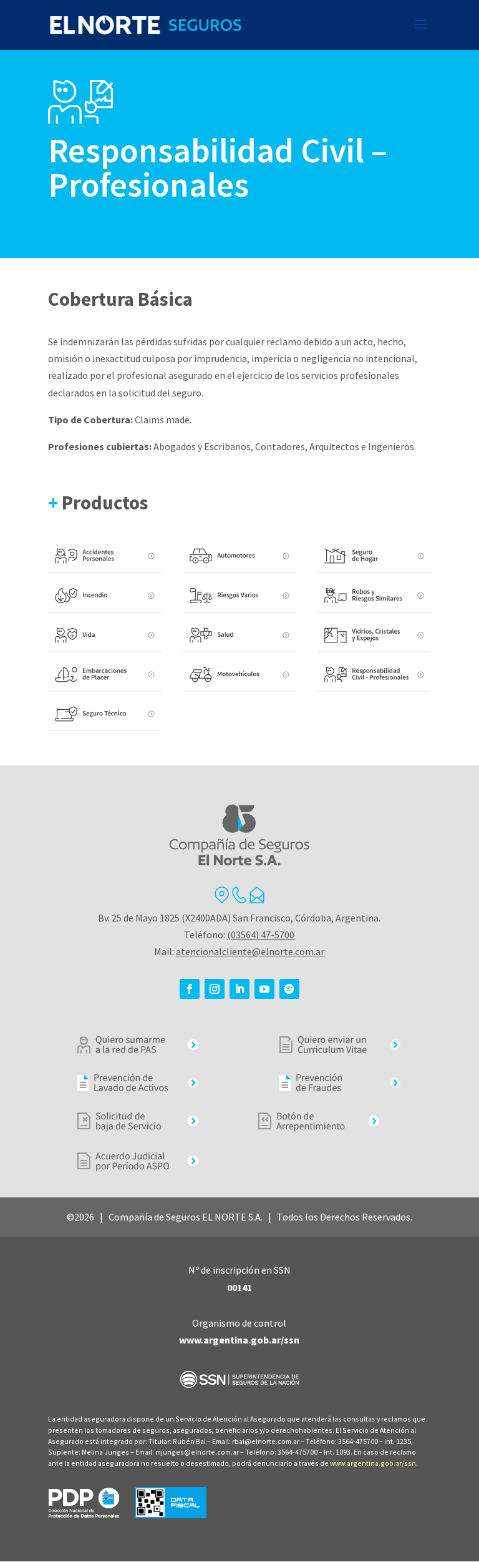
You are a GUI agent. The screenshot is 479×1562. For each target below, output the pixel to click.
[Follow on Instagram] (215, 989)
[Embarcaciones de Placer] (105, 675)
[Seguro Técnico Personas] (105, 714)
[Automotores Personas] (239, 556)
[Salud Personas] (239, 635)
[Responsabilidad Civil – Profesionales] (374, 675)
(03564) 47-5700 (260, 934)
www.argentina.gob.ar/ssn (373, 1463)
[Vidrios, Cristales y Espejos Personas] (374, 635)
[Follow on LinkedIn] (239, 989)
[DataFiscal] (170, 1514)
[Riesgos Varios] (239, 595)
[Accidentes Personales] (105, 556)
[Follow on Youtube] (264, 989)
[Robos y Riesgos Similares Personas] (374, 595)
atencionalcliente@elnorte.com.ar (250, 951)
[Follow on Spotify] (289, 989)
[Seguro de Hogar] (374, 556)
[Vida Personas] (105, 635)
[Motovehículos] (239, 675)
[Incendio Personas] (105, 595)
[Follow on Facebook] (190, 989)
